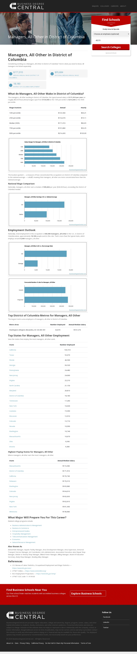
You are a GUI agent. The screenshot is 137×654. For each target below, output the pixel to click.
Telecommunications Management (25, 537)
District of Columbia (16, 396)
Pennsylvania (14, 370)
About (123, 6)
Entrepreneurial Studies (21, 531)
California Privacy (37, 643)
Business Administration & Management (27, 525)
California (12, 350)
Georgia (12, 365)
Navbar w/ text (27, 6)
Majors (95, 6)
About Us (9, 643)
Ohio (11, 441)
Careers (114, 6)
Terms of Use (86, 643)
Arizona (12, 447)
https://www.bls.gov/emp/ (46, 574)
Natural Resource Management (23, 542)
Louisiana (12, 411)
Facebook (106, 617)
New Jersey (13, 375)
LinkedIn (106, 622)
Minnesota (13, 512)
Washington (13, 431)
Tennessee (13, 401)
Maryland (12, 390)
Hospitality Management (21, 534)
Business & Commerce (20, 528)
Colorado (12, 421)
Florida (11, 360)
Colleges (104, 6)
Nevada (12, 426)
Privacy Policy (25, 643)
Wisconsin (13, 416)
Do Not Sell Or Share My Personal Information (62, 643)
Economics (16, 539)
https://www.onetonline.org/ (35, 571)
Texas (11, 355)
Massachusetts (15, 436)
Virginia (12, 380)
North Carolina (14, 385)
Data (16, 643)
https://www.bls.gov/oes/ (21, 568)
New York (12, 406)
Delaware (12, 481)
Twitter (106, 627)
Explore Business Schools (86, 593)
